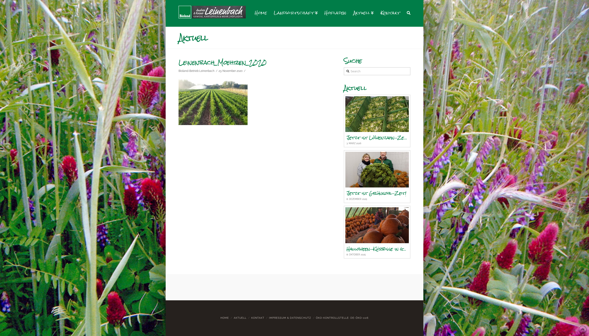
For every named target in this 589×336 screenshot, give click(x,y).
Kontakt (257, 317)
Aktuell (240, 317)
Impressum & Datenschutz (290, 317)
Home (224, 317)
